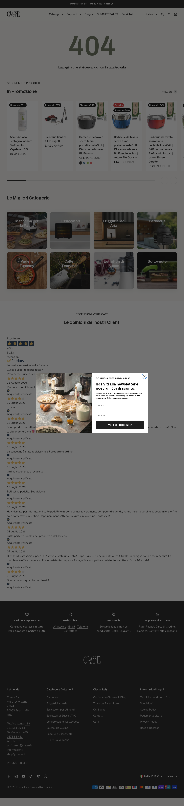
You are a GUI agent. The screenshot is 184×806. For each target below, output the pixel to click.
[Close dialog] (144, 376)
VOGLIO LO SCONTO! (120, 425)
